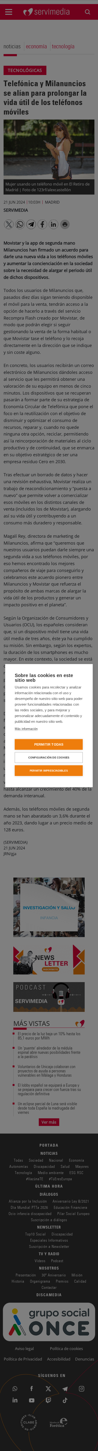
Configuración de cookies (48, 757)
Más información (26, 728)
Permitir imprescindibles (49, 770)
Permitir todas (49, 744)
